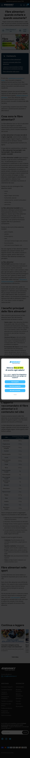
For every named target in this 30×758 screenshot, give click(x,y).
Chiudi (15, 394)
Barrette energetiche (15, 386)
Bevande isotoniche (15, 390)
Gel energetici (15, 382)
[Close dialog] (27, 360)
